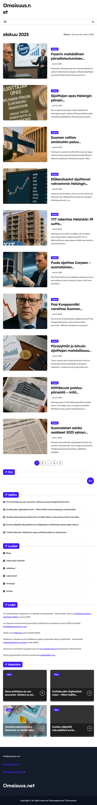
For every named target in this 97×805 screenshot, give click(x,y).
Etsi (10, 472)
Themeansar (70, 800)
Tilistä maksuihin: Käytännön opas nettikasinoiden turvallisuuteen (36, 532)
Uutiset (54, 49)
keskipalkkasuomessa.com (15, 626)
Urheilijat (10, 583)
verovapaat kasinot (48, 648)
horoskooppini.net (11, 764)
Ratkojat (18, 633)
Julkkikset (10, 568)
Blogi (8, 553)
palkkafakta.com (47, 655)
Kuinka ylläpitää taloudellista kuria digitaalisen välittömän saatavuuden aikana (42, 524)
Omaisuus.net (19, 785)
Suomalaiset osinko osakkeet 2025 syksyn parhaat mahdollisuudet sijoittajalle (70, 434)
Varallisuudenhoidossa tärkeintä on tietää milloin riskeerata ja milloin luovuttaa (42, 517)
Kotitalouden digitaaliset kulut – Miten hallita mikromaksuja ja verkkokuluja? (41, 509)
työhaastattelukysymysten (15, 642)
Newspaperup (56, 800)
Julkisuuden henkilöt (15, 560)
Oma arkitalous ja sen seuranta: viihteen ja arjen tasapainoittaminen (37, 502)
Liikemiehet (11, 576)
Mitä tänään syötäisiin (13, 772)
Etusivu (67, 34)
